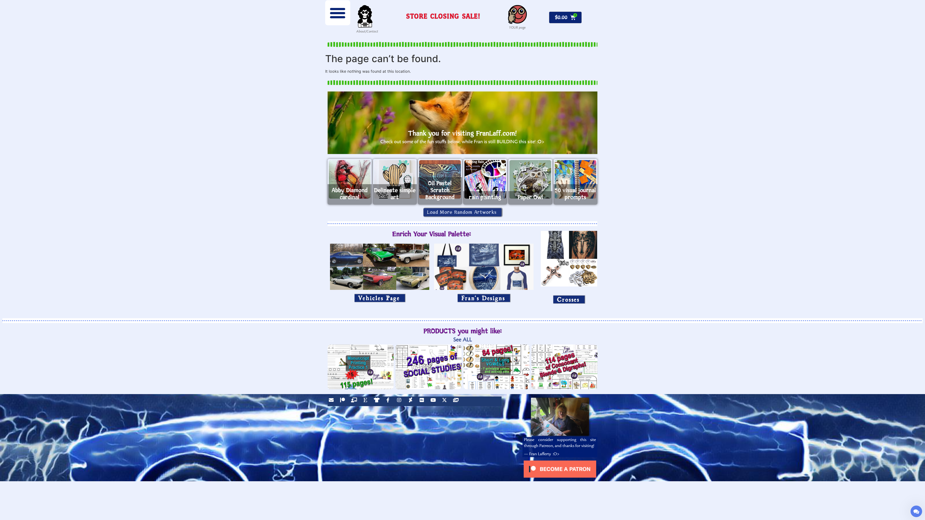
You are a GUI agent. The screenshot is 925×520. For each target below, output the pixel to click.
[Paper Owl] (530, 179)
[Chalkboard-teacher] (355, 401)
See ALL (462, 339)
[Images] (457, 401)
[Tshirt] (378, 401)
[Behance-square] (423, 401)
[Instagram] (400, 401)
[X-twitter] (445, 401)
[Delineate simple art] (395, 179)
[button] (337, 12)
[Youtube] (434, 401)
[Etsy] (366, 401)
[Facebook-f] (389, 401)
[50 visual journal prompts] (576, 179)
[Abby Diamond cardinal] (350, 179)
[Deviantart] (411, 401)
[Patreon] (344, 401)
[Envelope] (332, 401)
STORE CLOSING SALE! (443, 16)
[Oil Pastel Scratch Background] (440, 179)
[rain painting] (485, 179)
